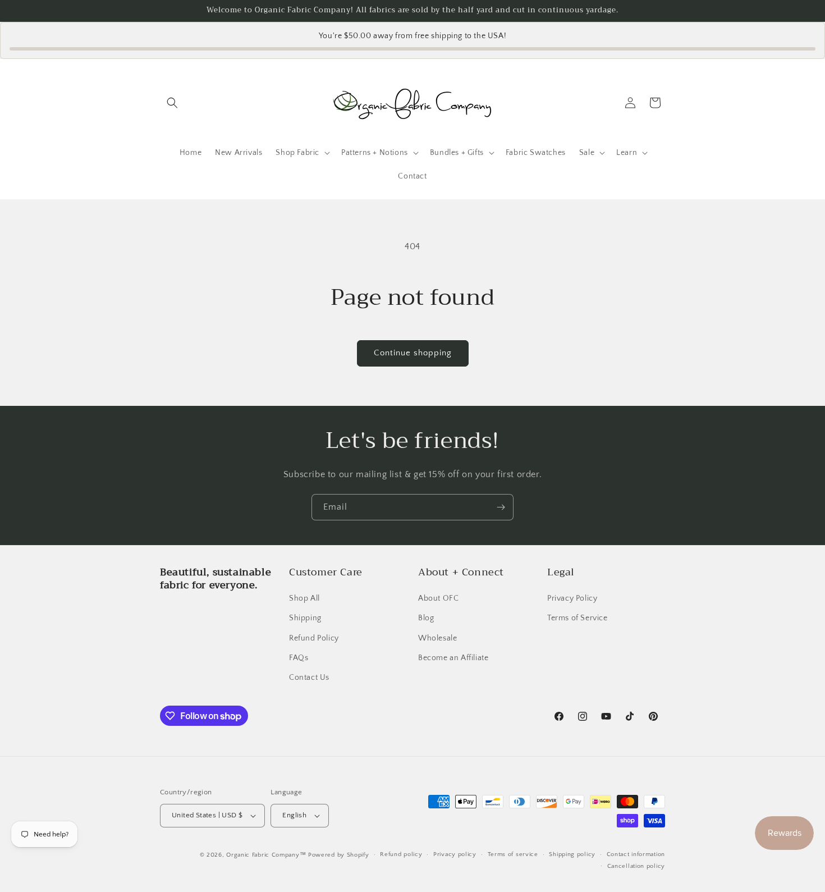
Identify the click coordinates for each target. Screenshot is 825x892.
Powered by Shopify (338, 855)
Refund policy (401, 854)
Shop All (304, 598)
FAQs (298, 657)
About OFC (438, 598)
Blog (426, 618)
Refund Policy (314, 638)
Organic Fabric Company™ (266, 855)
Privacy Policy (572, 598)
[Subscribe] (500, 507)
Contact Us (309, 677)
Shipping (305, 618)
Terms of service (513, 854)
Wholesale (437, 638)
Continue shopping (413, 353)
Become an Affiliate (453, 657)
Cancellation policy (636, 866)
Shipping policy (572, 854)
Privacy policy (454, 854)
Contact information (636, 854)
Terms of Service (577, 618)
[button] (172, 102)
